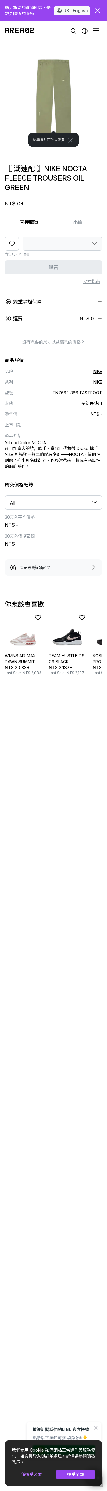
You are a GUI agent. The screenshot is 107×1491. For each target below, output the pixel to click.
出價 (78, 222)
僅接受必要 (31, 1474)
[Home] (19, 31)
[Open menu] (96, 31)
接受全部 (75, 1474)
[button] (85, 31)
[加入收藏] (12, 244)
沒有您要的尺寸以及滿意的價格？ (53, 342)
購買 (53, 267)
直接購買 (29, 222)
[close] (97, 10)
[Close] (70, 140)
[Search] (73, 31)
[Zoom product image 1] (53, 93)
